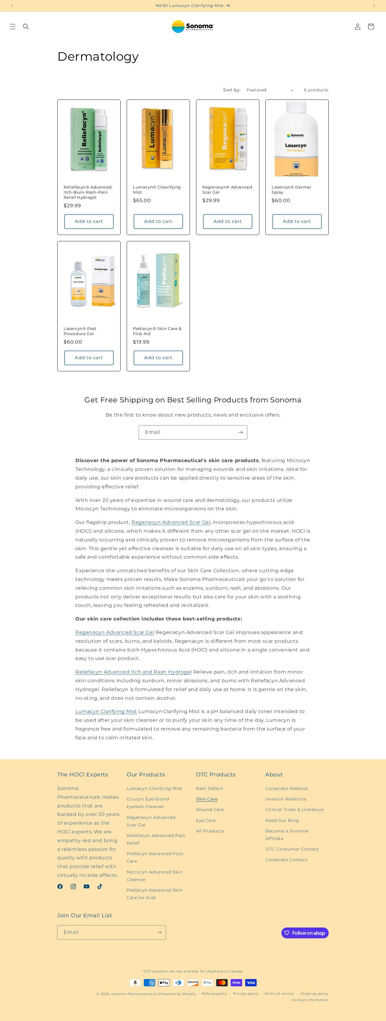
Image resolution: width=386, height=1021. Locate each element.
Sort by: (231, 90)
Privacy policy (245, 993)
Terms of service (279, 993)
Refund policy (214, 993)
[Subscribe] (240, 432)
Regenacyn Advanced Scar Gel (170, 522)
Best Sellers (209, 788)
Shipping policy (314, 993)
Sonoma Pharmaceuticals (134, 994)
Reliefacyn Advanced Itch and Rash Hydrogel (133, 672)
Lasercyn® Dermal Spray (292, 190)
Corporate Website (286, 788)
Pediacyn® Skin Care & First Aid (157, 331)
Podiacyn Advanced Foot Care (155, 857)
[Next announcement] (374, 5)
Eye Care (206, 820)
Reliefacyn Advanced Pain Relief (156, 839)
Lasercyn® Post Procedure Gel (80, 331)
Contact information (310, 1000)
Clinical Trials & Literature (294, 809)
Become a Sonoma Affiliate (286, 834)
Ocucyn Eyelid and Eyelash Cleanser (148, 802)
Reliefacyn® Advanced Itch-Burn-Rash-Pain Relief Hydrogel (88, 192)
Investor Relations (286, 799)
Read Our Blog (282, 820)
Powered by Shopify (177, 994)
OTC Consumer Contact (292, 849)
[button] (12, 26)
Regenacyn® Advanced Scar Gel (227, 190)
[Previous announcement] (11, 5)
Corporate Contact (286, 859)
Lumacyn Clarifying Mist (106, 711)
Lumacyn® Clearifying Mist (157, 190)
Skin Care (206, 799)
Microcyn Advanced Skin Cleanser (154, 875)
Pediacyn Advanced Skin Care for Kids (154, 893)
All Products (210, 831)
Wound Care (210, 809)
